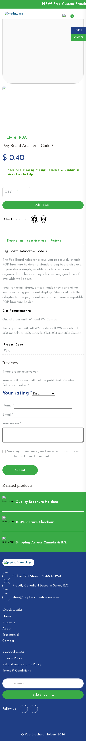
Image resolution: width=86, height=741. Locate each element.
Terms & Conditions (16, 670)
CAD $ (77, 37)
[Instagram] (44, 219)
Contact (8, 641)
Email (7, 414)
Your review (11, 423)
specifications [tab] (36, 240)
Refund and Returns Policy (21, 664)
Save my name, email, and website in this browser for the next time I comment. (43, 454)
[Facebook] (35, 219)
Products (8, 622)
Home (6, 616)
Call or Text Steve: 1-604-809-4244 (36, 576)
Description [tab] (15, 240)
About (7, 628)
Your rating (17, 393)
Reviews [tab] (55, 240)
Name (8, 405)
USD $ (77, 30)
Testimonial (10, 634)
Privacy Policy (12, 658)
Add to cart (43, 205)
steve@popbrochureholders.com (35, 597)
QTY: (8, 192)
